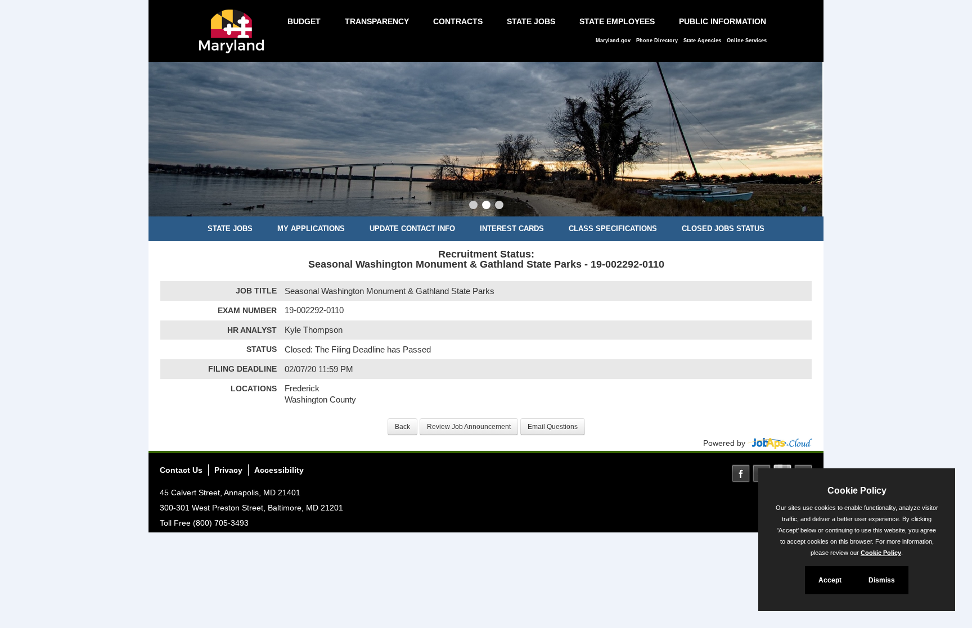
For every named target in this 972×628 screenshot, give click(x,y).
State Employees (617, 21)
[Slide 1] (473, 206)
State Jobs (531, 21)
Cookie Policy (881, 552)
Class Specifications (613, 228)
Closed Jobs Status (723, 228)
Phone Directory (657, 40)
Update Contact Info (412, 228)
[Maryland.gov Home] (234, 37)
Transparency (377, 21)
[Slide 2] (486, 206)
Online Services (747, 40)
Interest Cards (512, 228)
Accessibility (279, 470)
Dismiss (881, 580)
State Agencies (702, 40)
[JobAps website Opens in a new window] (780, 443)
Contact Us (181, 470)
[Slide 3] (499, 206)
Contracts (458, 21)
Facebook (741, 473)
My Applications (311, 228)
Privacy (228, 470)
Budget (304, 21)
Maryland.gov (613, 40)
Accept (830, 580)
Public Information (722, 21)
